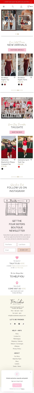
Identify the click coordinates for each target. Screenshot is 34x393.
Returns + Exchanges (17, 344)
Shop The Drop (17, 132)
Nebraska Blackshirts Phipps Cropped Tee (8, 162)
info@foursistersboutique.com (19, 266)
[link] (17, 20)
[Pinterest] (19, 324)
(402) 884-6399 (19, 267)
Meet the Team (17, 359)
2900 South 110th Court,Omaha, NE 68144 (17, 307)
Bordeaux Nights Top (5, 79)
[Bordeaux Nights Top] (8, 65)
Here (22, 263)
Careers (17, 364)
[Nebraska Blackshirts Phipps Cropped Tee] (8, 147)
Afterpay (16, 346)
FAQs (17, 334)
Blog (17, 361)
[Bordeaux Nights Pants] (25, 65)
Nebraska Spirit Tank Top (23, 161)
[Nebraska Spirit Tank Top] (25, 147)
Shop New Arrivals (17, 50)
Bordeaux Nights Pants (22, 79)
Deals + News (17, 366)
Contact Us (17, 336)
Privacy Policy (17, 348)
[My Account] (21, 6)
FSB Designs (17, 339)
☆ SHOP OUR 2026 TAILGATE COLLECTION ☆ (17, 1)
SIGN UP (24, 250)
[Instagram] (10, 324)
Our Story (17, 356)
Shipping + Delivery (17, 341)
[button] (14, 77)
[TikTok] (23, 324)
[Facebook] (15, 324)
